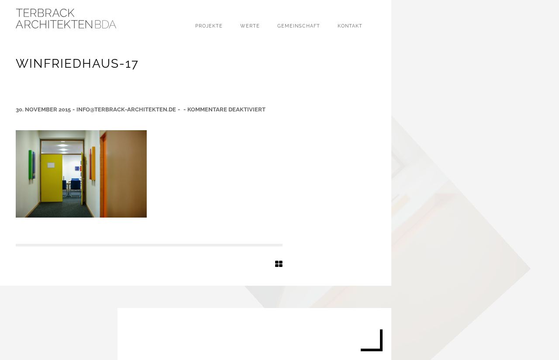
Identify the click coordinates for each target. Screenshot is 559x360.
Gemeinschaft (298, 26)
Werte (250, 26)
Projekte (209, 26)
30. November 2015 (43, 109)
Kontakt (350, 26)
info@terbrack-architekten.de (126, 109)
